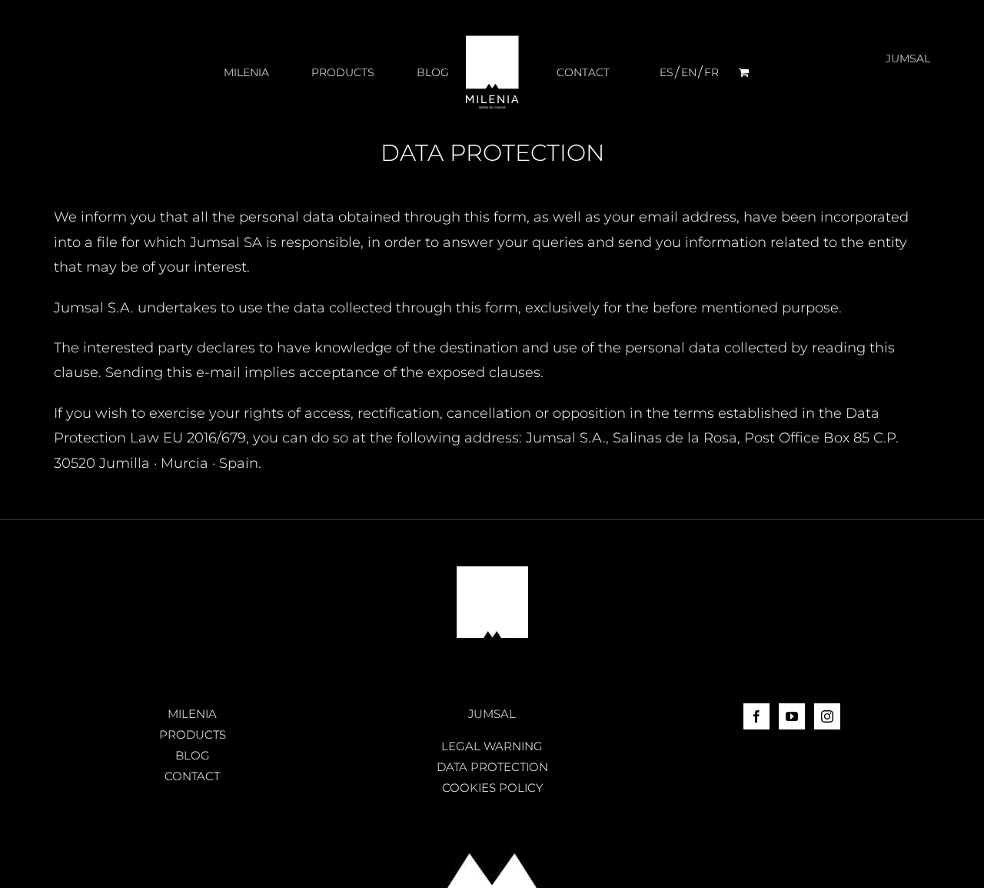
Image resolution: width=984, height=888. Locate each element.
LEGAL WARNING (492, 746)
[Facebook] (756, 716)
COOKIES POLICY (492, 787)
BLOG (192, 755)
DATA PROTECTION (492, 766)
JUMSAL (492, 713)
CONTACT (192, 776)
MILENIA (192, 713)
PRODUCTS (192, 734)
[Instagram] (827, 716)
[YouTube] (792, 716)
